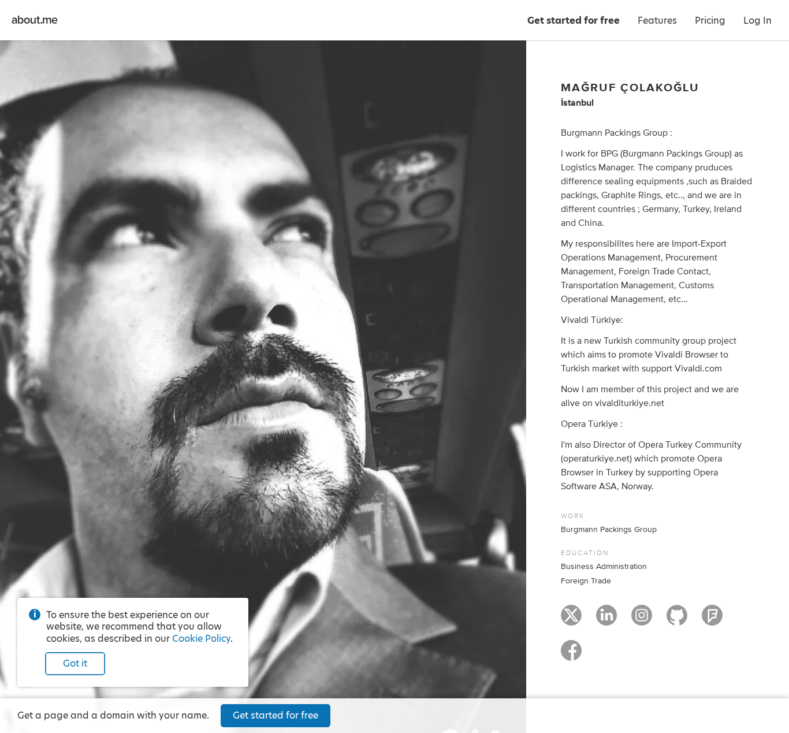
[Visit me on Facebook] (571, 655)
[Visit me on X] (571, 620)
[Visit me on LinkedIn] (606, 620)
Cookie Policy (201, 638)
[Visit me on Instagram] (641, 620)
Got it (75, 663)
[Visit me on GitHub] (677, 620)
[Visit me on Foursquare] (712, 620)
